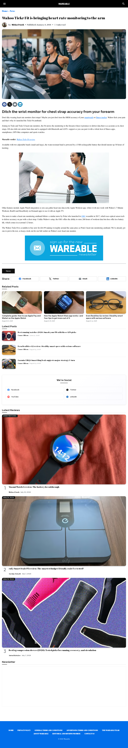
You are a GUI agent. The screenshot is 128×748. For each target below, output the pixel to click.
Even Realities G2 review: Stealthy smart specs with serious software (49, 346)
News (12, 11)
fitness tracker (101, 117)
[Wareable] (64, 3)
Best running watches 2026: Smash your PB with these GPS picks (47, 332)
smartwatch (88, 117)
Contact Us (89, 733)
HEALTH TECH (8, 497)
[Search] (123, 3)
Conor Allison (23, 335)
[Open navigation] (4, 3)
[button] (4, 104)
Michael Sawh (18, 25)
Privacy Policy (24, 730)
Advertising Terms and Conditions (82, 730)
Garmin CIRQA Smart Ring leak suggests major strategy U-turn (46, 360)
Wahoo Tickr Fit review (26, 139)
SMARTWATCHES (9, 416)
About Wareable (41, 733)
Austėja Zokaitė (15, 574)
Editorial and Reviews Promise (66, 733)
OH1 (84, 216)
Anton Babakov (15, 655)
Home (5, 11)
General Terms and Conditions (48, 730)
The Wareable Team (110, 730)
